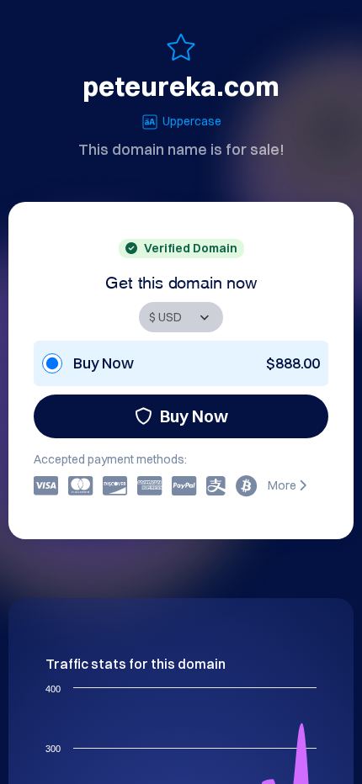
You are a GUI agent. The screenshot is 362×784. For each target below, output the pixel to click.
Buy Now (194, 415)
